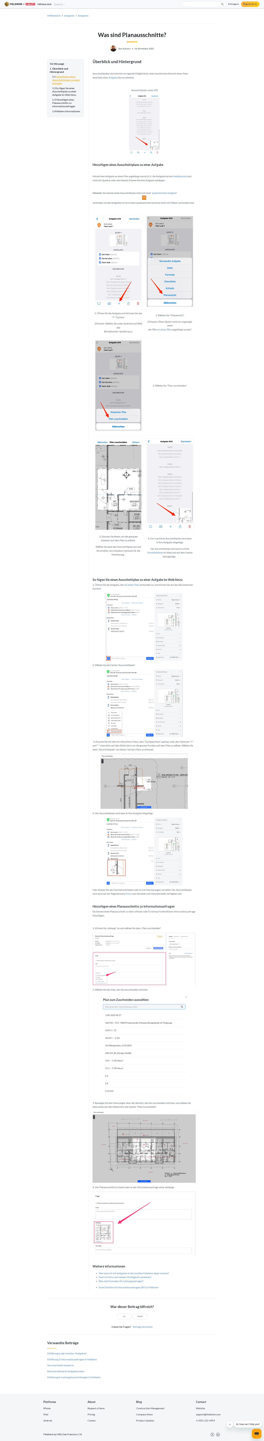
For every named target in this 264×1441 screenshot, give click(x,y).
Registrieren (250, 4)
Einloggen (233, 4)
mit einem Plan (131, 584)
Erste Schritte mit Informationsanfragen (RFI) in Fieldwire (128, 1287)
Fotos (129, 893)
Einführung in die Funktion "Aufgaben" (67, 1353)
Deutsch (58, 4)
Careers (92, 1420)
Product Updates (145, 1420)
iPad (45, 1414)
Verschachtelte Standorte (60, 1365)
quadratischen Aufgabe (164, 192)
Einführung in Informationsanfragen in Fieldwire (72, 1359)
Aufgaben (69, 15)
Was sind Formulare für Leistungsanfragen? (121, 1281)
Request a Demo (96, 1408)
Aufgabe (113, 77)
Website (200, 1408)
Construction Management (150, 1408)
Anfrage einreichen (142, 1326)
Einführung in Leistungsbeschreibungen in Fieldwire (74, 1377)
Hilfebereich (54, 15)
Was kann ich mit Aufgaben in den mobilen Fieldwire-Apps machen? (134, 1273)
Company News (144, 1414)
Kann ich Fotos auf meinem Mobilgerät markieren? (125, 1277)
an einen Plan (164, 329)
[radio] (124, 1316)
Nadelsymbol (180, 176)
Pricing (91, 1414)
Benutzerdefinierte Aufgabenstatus (65, 1371)
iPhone (47, 1408)
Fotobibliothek (155, 552)
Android (47, 1420)
